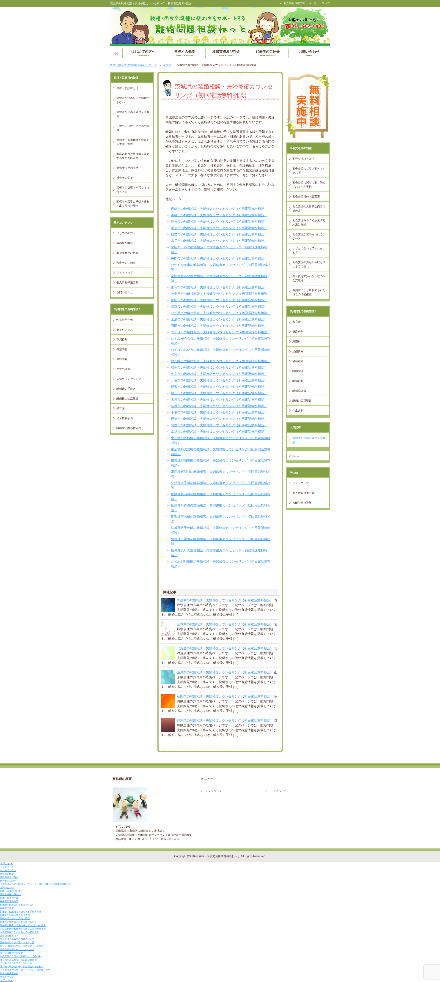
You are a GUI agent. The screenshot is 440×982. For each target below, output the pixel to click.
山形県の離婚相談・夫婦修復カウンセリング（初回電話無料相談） (225, 672)
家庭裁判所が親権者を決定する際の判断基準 (132, 156)
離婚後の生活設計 (127, 398)
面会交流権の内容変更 (306, 196)
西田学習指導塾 (302, 502)
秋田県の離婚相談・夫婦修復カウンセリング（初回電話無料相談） (225, 696)
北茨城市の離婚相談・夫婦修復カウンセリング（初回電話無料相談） (220, 313)
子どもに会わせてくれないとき (308, 250)
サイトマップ (124, 272)
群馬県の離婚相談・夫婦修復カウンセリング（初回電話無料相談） (225, 720)
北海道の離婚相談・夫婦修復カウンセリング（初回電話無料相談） (225, 648)
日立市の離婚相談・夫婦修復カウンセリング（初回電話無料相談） (219, 234)
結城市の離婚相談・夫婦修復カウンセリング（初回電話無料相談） (219, 406)
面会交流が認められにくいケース (308, 236)
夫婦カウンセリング (128, 378)
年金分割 (297, 410)
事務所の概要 (184, 53)
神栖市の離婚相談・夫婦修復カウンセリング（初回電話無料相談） (219, 215)
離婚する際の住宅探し (130, 428)
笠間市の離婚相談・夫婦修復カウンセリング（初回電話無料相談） (219, 258)
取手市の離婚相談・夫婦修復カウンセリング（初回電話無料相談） (219, 367)
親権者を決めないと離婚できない (132, 100)
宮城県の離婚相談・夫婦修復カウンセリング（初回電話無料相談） (225, 624)
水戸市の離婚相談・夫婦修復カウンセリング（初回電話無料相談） (219, 241)
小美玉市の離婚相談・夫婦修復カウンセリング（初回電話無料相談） (220, 293)
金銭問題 (121, 359)
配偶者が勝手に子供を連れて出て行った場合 (132, 203)
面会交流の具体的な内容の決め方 (308, 208)
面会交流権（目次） (10, 894)
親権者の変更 (124, 177)
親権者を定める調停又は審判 (132, 114)
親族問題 (121, 349)
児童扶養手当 (124, 418)
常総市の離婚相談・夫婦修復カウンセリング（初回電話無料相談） (219, 431)
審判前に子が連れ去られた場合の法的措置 (308, 292)
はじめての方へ (143, 53)
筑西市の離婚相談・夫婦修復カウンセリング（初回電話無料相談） (219, 425)
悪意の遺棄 (123, 369)
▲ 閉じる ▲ (6, 980)
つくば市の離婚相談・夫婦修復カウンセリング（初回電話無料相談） (220, 332)
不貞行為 (121, 339)
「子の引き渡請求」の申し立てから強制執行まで (25, 970)
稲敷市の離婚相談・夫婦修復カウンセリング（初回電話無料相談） (219, 386)
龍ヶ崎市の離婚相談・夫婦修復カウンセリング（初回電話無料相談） (220, 361)
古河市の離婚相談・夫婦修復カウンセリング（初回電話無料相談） (219, 399)
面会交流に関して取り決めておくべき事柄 (308, 184)
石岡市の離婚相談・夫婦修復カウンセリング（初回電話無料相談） (219, 326)
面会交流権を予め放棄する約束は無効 (308, 222)
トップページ (116, 53)
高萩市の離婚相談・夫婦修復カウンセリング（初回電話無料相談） (219, 306)
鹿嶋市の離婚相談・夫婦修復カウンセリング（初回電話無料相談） (219, 209)
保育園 (120, 408)
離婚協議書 (299, 390)
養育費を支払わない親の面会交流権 (308, 278)
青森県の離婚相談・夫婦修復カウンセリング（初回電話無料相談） (225, 600)
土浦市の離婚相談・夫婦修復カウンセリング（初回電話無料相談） (219, 319)
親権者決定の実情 (127, 168)
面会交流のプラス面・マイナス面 (308, 170)
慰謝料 (296, 341)
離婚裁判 (297, 381)
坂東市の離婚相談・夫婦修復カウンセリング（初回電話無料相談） (219, 419)
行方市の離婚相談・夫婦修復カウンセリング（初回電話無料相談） (219, 221)
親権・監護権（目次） (11, 891)
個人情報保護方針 (127, 282)
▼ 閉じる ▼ (6, 863)
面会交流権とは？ (303, 158)
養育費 (296, 321)
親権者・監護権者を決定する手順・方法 (132, 142)
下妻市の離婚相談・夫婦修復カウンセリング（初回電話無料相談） (219, 412)
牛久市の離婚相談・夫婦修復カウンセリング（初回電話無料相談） (219, 374)
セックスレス (124, 329)
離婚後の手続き (126, 388)
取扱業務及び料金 (226, 53)
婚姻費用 (297, 351)
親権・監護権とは (127, 88)
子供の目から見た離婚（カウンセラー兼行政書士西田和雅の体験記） (35, 884)
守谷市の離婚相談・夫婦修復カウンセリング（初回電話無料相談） (219, 380)
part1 (295, 455)
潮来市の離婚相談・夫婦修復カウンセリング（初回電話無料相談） (219, 228)
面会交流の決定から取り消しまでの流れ (308, 264)
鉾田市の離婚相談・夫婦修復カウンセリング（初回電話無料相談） (219, 300)
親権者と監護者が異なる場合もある (132, 189)
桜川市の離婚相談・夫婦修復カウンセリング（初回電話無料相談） (219, 393)
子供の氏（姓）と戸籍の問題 (132, 128)
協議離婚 (297, 361)
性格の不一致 (124, 319)
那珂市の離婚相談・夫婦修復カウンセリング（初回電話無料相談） (219, 287)
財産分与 (297, 331)
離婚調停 (297, 371)
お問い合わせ (309, 53)
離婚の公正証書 (302, 400)
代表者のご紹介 (268, 53)
